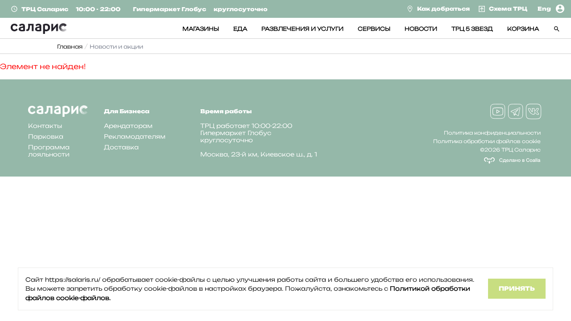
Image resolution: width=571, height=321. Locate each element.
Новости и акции (116, 46)
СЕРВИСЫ (374, 28)
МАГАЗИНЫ (200, 28)
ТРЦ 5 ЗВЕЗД (472, 28)
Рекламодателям (135, 136)
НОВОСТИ (421, 28)
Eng (544, 8)
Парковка (45, 136)
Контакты (45, 125)
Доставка (121, 147)
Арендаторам (128, 125)
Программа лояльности (49, 151)
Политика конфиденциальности (492, 133)
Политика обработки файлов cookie (487, 141)
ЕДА (240, 28)
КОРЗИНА (523, 28)
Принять (517, 288)
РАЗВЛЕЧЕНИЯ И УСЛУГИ (302, 28)
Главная (70, 46)
